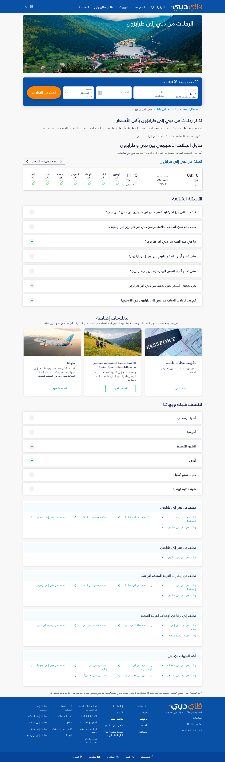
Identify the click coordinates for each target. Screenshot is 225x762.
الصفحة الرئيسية (193, 109)
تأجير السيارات (65, 716)
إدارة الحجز (118, 706)
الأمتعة (144, 725)
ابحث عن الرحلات (44, 92)
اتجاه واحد (167, 81)
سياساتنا (197, 718)
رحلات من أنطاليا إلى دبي (138, 625)
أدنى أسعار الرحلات (66, 708)
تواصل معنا (117, 719)
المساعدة (84, 7)
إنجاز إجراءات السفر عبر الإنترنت (87, 708)
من (194, 89)
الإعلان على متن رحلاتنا (88, 730)
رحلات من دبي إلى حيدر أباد (50, 665)
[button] (112, 212)
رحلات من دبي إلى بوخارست (98, 667)
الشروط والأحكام (194, 724)
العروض (144, 712)
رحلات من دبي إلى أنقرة (95, 517)
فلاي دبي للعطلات (62, 729)
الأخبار (120, 712)
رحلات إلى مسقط (37, 722)
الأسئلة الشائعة (89, 716)
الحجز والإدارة (158, 7)
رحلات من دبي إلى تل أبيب (94, 675)
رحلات (175, 109)
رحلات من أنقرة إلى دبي (95, 625)
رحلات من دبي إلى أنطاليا (138, 517)
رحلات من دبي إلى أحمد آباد (181, 665)
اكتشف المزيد (181, 388)
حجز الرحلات (142, 706)
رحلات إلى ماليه (39, 729)
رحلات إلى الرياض (37, 716)
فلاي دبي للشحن (114, 725)
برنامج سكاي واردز (104, 7)
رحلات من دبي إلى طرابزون (182, 527)
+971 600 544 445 (192, 730)
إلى (162, 91)
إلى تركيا (161, 109)
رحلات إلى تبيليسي (41, 708)
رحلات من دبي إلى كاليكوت (138, 675)
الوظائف (68, 735)
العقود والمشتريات (87, 722)
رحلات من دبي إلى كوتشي (182, 675)
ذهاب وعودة (186, 81)
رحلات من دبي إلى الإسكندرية (142, 667)
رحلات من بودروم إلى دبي (51, 625)
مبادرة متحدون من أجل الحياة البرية (114, 733)
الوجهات (123, 7)
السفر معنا (140, 7)
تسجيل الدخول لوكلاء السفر (90, 740)
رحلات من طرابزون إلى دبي (182, 635)
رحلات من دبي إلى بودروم (51, 517)
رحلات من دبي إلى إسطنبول (186, 519)
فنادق (69, 722)
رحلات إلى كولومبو (37, 735)
